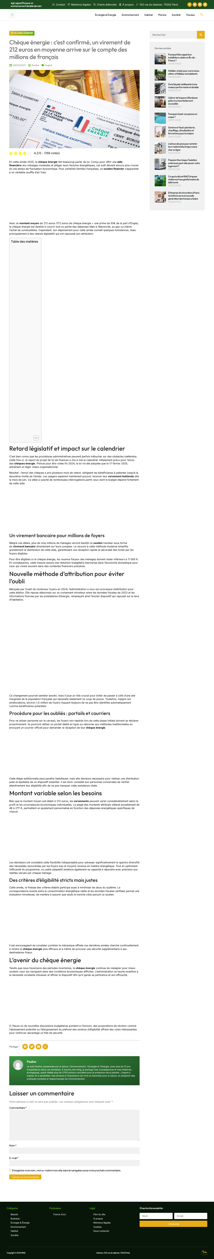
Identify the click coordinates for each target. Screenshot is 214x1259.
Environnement (130, 14)
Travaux (190, 14)
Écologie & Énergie (105, 14)
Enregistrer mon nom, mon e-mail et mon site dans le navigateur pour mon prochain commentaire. (66, 1170)
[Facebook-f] (189, 4)
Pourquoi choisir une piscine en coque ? (182, 115)
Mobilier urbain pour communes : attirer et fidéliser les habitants (184, 72)
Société (176, 14)
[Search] (201, 35)
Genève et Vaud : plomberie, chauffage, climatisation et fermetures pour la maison (181, 130)
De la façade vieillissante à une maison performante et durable (183, 86)
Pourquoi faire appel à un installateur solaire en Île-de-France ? (182, 57)
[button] (202, 15)
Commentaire (18, 1107)
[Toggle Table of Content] (34, 438)
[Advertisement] (74, 198)
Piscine (162, 14)
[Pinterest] (200, 4)
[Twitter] (195, 4)
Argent (48, 65)
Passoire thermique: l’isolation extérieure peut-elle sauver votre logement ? (184, 162)
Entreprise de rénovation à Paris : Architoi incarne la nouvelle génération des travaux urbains (184, 195)
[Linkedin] (205, 4)
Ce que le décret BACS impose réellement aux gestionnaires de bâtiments (183, 179)
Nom (12, 1145)
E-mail (13, 1158)
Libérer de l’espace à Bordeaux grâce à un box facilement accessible (183, 100)
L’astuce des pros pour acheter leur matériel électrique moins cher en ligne (182, 146)
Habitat (148, 14)
